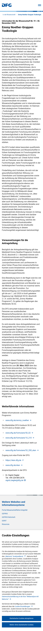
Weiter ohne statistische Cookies (21, 625)
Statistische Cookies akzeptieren (21, 618)
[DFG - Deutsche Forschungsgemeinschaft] (6, 6)
